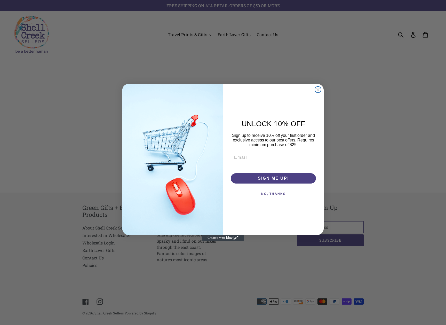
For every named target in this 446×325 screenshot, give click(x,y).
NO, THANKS (273, 194)
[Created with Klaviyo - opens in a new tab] (223, 238)
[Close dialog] (318, 89)
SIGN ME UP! (273, 178)
